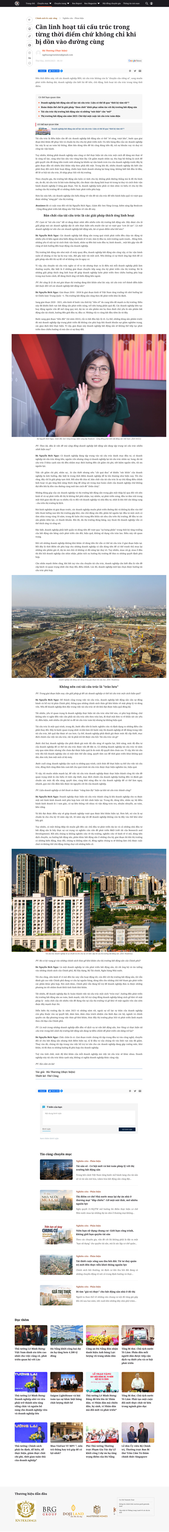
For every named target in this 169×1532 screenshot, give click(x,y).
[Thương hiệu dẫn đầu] (104, 1511)
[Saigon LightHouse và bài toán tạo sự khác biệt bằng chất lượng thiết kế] (66, 1382)
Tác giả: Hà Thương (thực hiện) (55, 1072)
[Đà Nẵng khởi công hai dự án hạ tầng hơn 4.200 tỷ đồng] (66, 1335)
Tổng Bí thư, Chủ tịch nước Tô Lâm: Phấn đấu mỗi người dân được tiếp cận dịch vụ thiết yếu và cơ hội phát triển (137, 1356)
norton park (138, 1504)
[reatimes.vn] (17, 3)
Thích (55, 71)
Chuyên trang (60, 3)
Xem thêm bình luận (49, 1138)
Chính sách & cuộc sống (46, 18)
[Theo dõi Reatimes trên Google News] (135, 61)
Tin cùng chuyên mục (56, 1154)
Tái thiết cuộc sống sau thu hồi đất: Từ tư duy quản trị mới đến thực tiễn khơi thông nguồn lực (106, 1263)
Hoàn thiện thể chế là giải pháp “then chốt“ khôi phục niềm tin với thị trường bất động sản (89, 107)
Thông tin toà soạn (131, 3)
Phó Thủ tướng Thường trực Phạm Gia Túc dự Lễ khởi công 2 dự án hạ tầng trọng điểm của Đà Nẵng (101, 1451)
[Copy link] (30, 36)
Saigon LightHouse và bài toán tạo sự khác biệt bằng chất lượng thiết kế (66, 1399)
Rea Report (77, 3)
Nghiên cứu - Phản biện (73, 18)
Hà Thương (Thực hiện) (54, 50)
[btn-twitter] (134, 70)
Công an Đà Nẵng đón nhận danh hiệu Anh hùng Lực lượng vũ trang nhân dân (102, 1352)
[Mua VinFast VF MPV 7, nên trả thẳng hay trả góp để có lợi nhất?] (66, 1432)
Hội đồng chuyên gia (112, 3)
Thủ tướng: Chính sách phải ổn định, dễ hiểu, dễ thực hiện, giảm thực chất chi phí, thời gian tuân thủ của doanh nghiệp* (30, 1453)
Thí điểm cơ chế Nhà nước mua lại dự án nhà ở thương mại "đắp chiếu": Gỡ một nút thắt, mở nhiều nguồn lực (107, 1200)
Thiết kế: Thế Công (47, 1076)
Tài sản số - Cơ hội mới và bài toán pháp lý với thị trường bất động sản (105, 1167)
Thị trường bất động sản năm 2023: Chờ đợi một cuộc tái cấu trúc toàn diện (80, 116)
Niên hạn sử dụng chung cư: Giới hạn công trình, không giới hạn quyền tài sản (105, 1232)
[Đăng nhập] (151, 4)
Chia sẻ (42, 71)
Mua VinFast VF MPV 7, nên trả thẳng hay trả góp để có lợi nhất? (66, 1449)
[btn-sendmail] (139, 70)
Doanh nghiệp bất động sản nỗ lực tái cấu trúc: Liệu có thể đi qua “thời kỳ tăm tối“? (85, 102)
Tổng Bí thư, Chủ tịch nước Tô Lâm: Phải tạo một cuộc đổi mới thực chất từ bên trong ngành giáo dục (137, 1401)
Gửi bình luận (127, 1129)
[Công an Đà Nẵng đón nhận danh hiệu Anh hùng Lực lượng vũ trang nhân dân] (102, 1335)
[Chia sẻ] (30, 29)
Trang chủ (30, 3)
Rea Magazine (90, 3)
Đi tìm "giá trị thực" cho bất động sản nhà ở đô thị (105, 1291)
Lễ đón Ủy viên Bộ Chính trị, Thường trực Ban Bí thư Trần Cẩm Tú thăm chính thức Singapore (136, 1451)
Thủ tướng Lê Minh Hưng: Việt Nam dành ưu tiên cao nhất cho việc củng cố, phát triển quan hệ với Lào (31, 1354)
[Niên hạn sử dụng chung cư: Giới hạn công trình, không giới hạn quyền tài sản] (56, 1234)
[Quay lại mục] (30, 20)
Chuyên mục (42, 3)
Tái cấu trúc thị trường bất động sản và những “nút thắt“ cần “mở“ (76, 111)
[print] (30, 45)
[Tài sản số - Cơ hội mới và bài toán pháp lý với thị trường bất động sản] (56, 1169)
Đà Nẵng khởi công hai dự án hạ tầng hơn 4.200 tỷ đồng (65, 1352)
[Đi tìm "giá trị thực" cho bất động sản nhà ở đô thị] (56, 1295)
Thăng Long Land (134, 1510)
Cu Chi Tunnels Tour (126, 1500)
